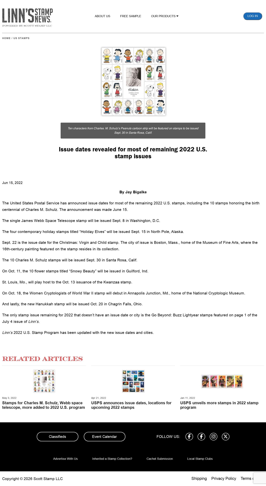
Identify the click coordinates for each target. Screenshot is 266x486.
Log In (253, 16)
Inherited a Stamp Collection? (112, 458)
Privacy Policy (223, 478)
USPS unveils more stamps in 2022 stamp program (219, 405)
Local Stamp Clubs (200, 458)
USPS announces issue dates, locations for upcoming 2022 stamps (131, 405)
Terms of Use (252, 478)
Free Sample (130, 16)
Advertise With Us (65, 458)
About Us (102, 16)
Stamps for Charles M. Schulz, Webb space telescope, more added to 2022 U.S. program (43, 405)
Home (6, 38)
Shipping (199, 478)
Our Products (163, 16)
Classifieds (57, 437)
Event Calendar (104, 437)
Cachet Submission (160, 458)
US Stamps (21, 38)
